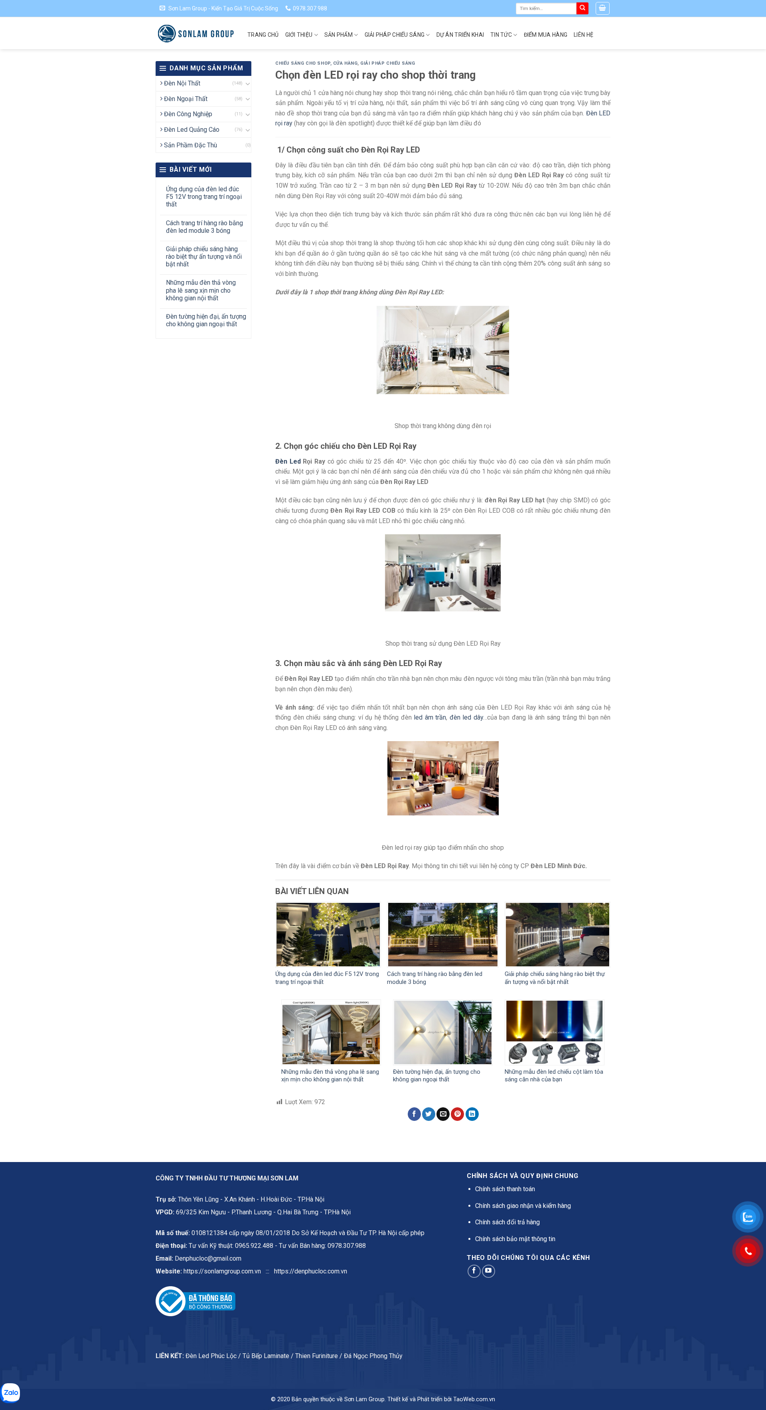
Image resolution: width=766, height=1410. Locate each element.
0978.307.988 (347, 1245)
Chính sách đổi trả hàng (507, 1222)
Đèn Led (288, 461)
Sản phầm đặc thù (190, 145)
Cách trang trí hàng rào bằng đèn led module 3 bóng (204, 226)
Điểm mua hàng (546, 35)
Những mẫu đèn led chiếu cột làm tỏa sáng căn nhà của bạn (554, 1075)
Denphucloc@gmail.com (208, 1258)
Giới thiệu (299, 35)
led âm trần (429, 717)
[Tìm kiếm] (582, 8)
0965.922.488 (254, 1245)
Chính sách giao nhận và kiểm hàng (523, 1206)
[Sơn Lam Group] (195, 33)
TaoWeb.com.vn (474, 1399)
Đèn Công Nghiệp (188, 114)
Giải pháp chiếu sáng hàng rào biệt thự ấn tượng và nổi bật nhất (204, 256)
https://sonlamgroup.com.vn (222, 1271)
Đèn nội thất (182, 83)
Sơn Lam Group (364, 1399)
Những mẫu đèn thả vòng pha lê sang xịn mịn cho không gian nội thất (201, 290)
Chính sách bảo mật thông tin (515, 1239)
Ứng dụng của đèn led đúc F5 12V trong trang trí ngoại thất (204, 196)
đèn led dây (466, 717)
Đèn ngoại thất (185, 99)
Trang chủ (263, 35)
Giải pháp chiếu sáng (395, 35)
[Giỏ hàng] (603, 8)
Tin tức (501, 35)
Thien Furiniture (316, 1356)
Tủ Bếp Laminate (266, 1356)
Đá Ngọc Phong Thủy (373, 1356)
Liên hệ (583, 35)
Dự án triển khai (460, 35)
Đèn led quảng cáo (191, 129)
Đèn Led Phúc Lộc (211, 1356)
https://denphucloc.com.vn (310, 1271)
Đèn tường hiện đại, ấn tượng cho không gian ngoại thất (206, 320)
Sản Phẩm (338, 35)
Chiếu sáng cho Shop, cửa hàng (316, 63)
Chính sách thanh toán (505, 1189)
